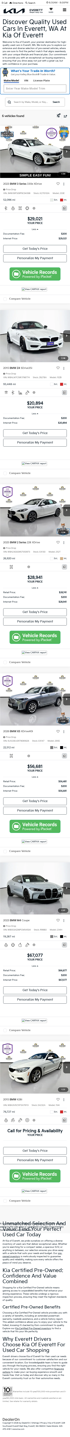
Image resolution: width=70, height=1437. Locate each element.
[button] (6, 3)
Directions (17, 3)
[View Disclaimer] (34, 208)
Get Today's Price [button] (35, 249)
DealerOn (26, 1423)
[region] (35, 236)
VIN (26, 80)
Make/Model (11, 80)
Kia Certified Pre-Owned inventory (33, 1328)
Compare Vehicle (20, 298)
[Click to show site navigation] (64, 10)
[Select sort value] (64, 116)
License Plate (41, 80)
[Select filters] (58, 116)
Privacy (43, 1423)
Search (56, 102)
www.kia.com (18, 1429)
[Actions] (64, 184)
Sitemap (35, 1423)
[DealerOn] (11, 1419)
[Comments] (64, 208)
